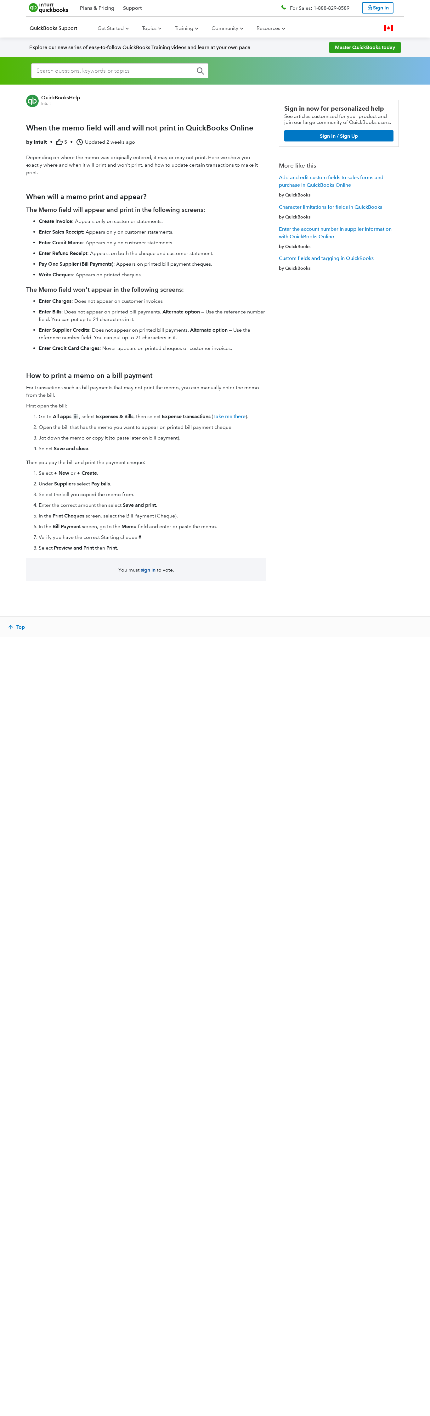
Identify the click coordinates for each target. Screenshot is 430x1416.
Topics (149, 28)
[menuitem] (57, 28)
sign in (148, 570)
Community (225, 28)
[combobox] (119, 70)
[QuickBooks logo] (48, 8)
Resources (268, 28)
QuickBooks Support (53, 28)
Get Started (111, 28)
